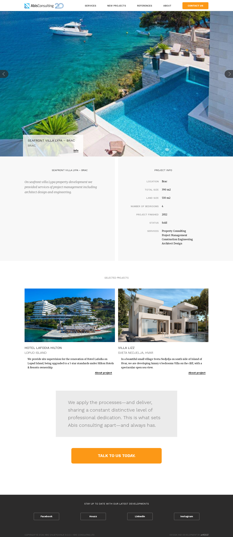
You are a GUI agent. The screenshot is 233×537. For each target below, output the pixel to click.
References (144, 5)
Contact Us (195, 5)
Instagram (186, 516)
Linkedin (140, 516)
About (167, 5)
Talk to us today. (116, 455)
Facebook (46, 516)
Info (76, 150)
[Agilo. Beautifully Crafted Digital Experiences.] (204, 535)
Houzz (93, 516)
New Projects (116, 5)
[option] (116, 83)
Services (90, 5)
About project (103, 372)
